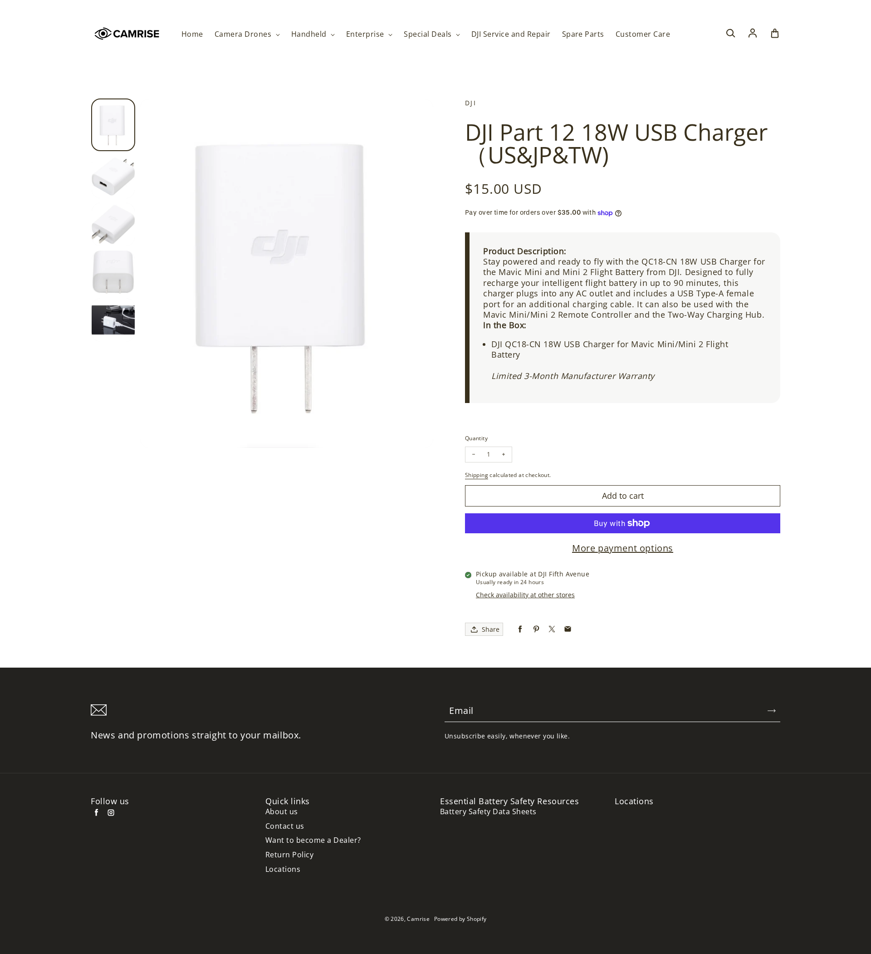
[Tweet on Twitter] (552, 629)
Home (192, 34)
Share (490, 629)
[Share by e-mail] (567, 629)
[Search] (730, 33)
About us (281, 811)
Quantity (476, 438)
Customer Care (643, 34)
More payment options (622, 548)
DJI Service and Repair (511, 34)
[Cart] (774, 33)
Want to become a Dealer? (313, 840)
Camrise (418, 919)
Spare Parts (583, 34)
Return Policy (289, 855)
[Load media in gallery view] (113, 124)
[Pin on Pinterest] (536, 629)
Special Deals (429, 34)
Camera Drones (244, 34)
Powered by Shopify (460, 919)
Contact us (284, 826)
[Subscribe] (772, 710)
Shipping (476, 475)
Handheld (309, 34)
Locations (282, 869)
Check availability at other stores (525, 594)
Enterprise (366, 34)
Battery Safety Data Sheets (488, 811)
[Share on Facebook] (520, 629)
